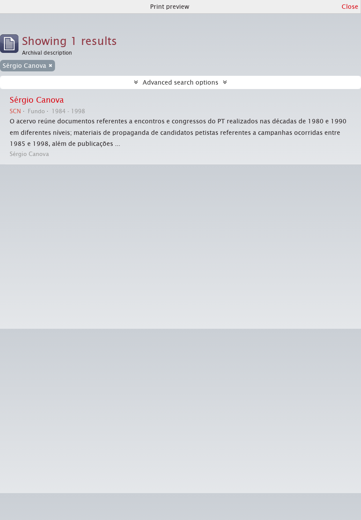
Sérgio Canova (37, 100)
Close (350, 6)
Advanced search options (180, 82)
